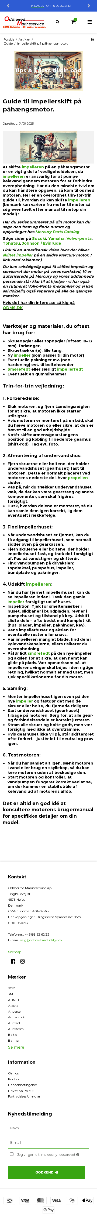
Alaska (13, 1006)
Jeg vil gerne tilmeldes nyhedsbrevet (49, 1153)
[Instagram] (24, 961)
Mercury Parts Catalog (57, 231)
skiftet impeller (18, 255)
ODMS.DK (13, 307)
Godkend (44, 1172)
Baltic (12, 1035)
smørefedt (39, 653)
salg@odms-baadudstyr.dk (41, 940)
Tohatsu (11, 243)
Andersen (15, 1011)
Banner (14, 1040)
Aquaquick (16, 1017)
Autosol (14, 1023)
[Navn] (48, 1127)
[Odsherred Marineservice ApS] (24, 22)
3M (10, 994)
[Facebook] (15, 961)
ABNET (13, 1000)
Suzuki (39, 238)
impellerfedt (70, 369)
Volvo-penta (79, 238)
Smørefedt (19, 369)
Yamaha (56, 238)
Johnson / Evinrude (41, 243)
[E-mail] (48, 1142)
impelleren (32, 167)
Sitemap (14, 952)
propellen (78, 477)
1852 (11, 988)
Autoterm (16, 1029)
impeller (22, 355)
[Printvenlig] (92, 39)
